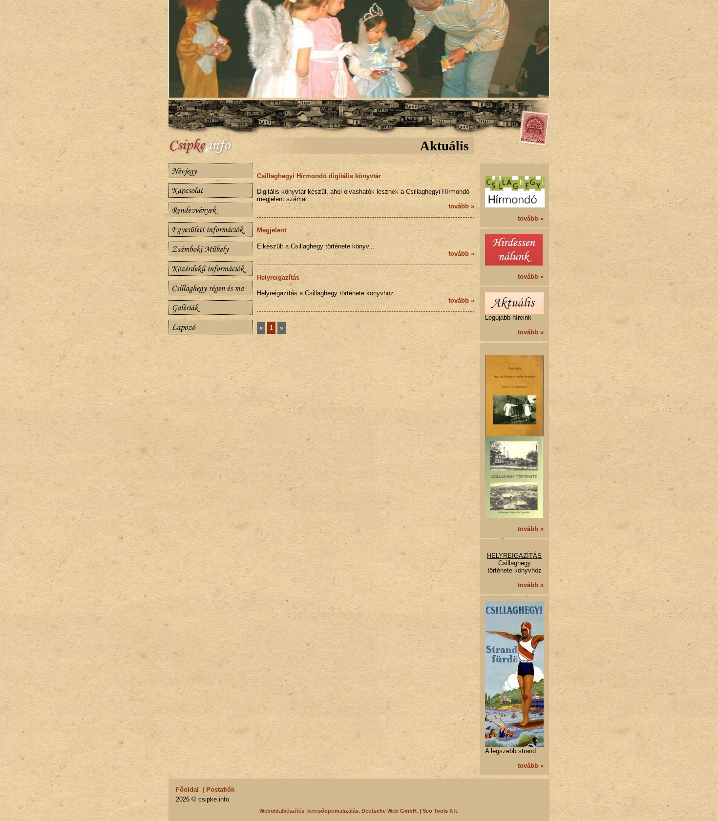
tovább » (461, 206)
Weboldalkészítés (281, 811)
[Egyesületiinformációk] (211, 229)
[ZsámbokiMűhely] (211, 249)
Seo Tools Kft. (440, 811)
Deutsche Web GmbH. (389, 811)
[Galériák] (211, 307)
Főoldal (187, 789)
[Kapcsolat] (211, 190)
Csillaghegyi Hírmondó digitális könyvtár (319, 176)
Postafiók (220, 789)
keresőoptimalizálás (333, 811)
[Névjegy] (211, 171)
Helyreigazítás (278, 277)
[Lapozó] (211, 327)
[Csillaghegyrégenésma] (211, 288)
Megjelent (271, 230)
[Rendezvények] (211, 210)
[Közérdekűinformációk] (211, 268)
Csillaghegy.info (212, 147)
